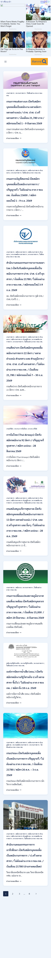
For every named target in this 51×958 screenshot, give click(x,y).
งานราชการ (10, 93)
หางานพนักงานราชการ (19, 254)
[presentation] (25, 80)
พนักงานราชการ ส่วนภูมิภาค (21, 339)
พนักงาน (18, 587)
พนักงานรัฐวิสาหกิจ (12, 663)
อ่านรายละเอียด (13, 138)
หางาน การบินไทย (21, 429)
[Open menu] (5, 62)
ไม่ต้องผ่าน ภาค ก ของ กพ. (32, 173)
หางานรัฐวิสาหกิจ (26, 663)
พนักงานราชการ (21, 170)
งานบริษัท (9, 429)
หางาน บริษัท (32, 429)
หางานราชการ (21, 93)
